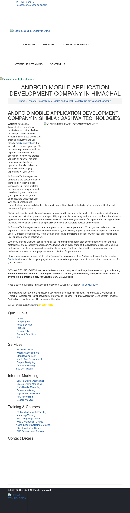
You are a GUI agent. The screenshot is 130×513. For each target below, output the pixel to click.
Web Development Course (29, 421)
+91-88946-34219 (22, 478)
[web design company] (121, 9)
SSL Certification (24, 368)
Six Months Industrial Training (31, 412)
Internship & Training (28, 64)
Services (49, 44)
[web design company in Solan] (30, 30)
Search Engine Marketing (29, 383)
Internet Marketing (75, 44)
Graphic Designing (25, 362)
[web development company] (121, 12)
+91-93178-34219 (22, 462)
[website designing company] (121, 25)
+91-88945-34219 (22, 474)
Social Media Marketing (28, 387)
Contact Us (57, 64)
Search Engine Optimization (30, 380)
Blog (18, 337)
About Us (29, 44)
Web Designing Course (28, 418)
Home (22, 100)
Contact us (13, 259)
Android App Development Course (33, 424)
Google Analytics (24, 399)
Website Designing (25, 349)
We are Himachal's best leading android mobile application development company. (70, 100)
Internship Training (25, 415)
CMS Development (26, 355)
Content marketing (25, 390)
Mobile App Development (29, 359)
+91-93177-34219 (22, 458)
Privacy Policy (23, 331)
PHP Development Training (30, 431)
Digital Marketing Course (28, 428)
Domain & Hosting (25, 365)
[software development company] (121, 16)
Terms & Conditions (26, 334)
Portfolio (20, 327)
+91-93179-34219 (22, 467)
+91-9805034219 (89, 284)
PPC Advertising (24, 396)
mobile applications (25, 142)
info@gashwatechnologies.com (27, 452)
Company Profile (24, 321)
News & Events (24, 324)
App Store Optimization (28, 393)
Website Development (27, 352)
